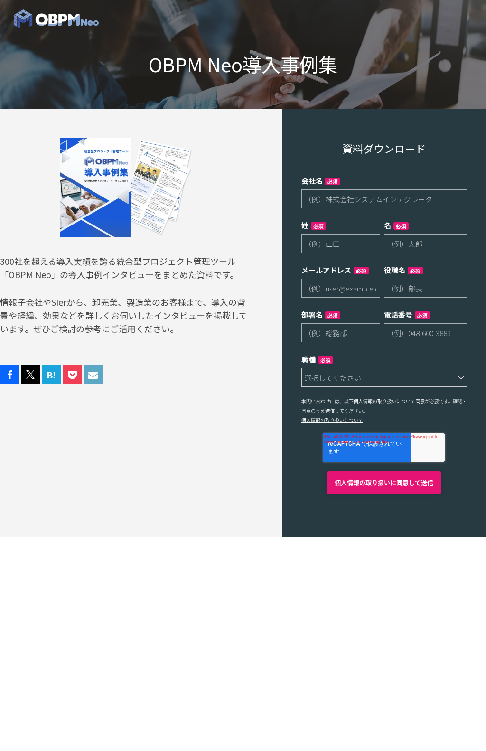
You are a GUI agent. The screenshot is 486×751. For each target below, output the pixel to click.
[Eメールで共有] (93, 374)
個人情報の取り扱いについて (332, 419)
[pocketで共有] (72, 374)
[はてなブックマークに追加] (51, 374)
